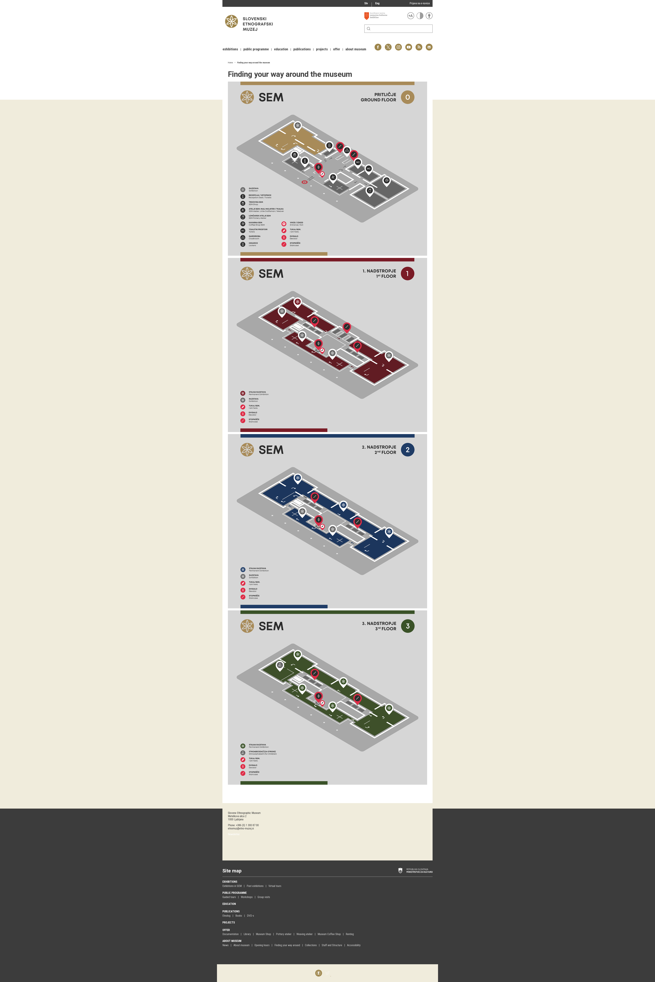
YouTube (408, 45)
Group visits (264, 897)
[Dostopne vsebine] (429, 15)
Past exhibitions (255, 886)
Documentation (230, 934)
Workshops (247, 897)
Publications (231, 911)
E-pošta (429, 45)
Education (229, 904)
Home (230, 62)
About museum (231, 941)
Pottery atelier (284, 934)
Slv (366, 3)
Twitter (388, 45)
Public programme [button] (256, 49)
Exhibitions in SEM (232, 886)
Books (238, 915)
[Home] (250, 32)
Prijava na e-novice (420, 3)
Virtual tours (274, 886)
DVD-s (250, 915)
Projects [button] (322, 49)
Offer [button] (336, 49)
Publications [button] (302, 49)
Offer (226, 930)
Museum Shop (263, 934)
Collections (311, 945)
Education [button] (281, 49)
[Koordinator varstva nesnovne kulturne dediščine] (385, 16)
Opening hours (262, 945)
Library (247, 934)
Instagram (398, 45)
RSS (418, 45)
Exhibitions (229, 881)
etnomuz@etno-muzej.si (241, 828)
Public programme (234, 892)
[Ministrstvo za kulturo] (415, 870)
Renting (350, 934)
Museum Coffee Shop (329, 934)
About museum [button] (355, 49)
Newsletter (234, 834)
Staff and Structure (332, 945)
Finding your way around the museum (253, 62)
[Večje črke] (410, 15)
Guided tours (229, 897)
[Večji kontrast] (420, 15)
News (225, 945)
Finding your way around (287, 945)
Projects (228, 922)
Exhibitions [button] (230, 49)
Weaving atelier (304, 934)
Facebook (378, 45)
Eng (377, 3)
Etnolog (226, 915)
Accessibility (354, 945)
